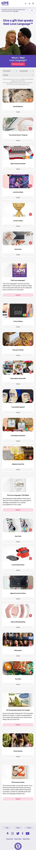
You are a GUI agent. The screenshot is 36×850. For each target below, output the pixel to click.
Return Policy (26, 839)
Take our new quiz (18, 64)
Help (7, 828)
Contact (29, 828)
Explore (18, 295)
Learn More (15, 11)
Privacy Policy (18, 839)
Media (18, 828)
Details (18, 112)
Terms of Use (9, 839)
